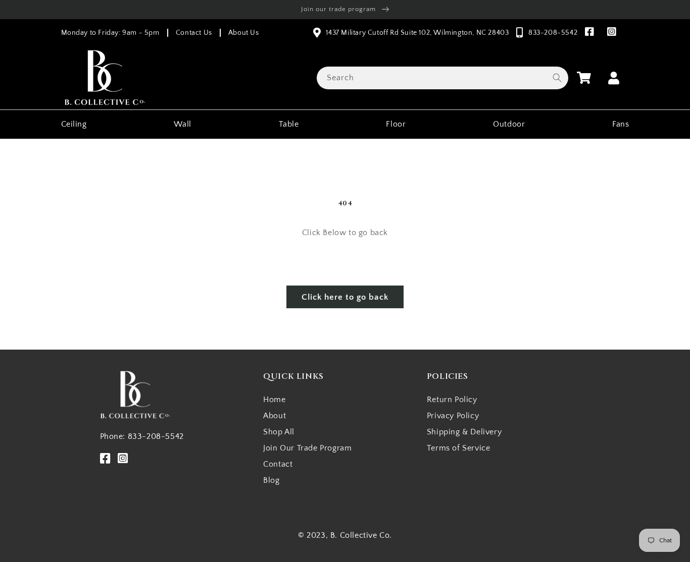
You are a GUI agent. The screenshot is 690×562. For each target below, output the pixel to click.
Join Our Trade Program (307, 448)
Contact (277, 464)
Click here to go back (345, 297)
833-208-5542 (552, 33)
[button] (584, 78)
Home (274, 399)
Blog (271, 480)
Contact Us (194, 33)
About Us (243, 33)
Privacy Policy (453, 415)
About (274, 415)
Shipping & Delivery (464, 431)
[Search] (557, 78)
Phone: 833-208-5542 (142, 436)
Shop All (278, 431)
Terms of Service (458, 448)
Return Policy (452, 399)
